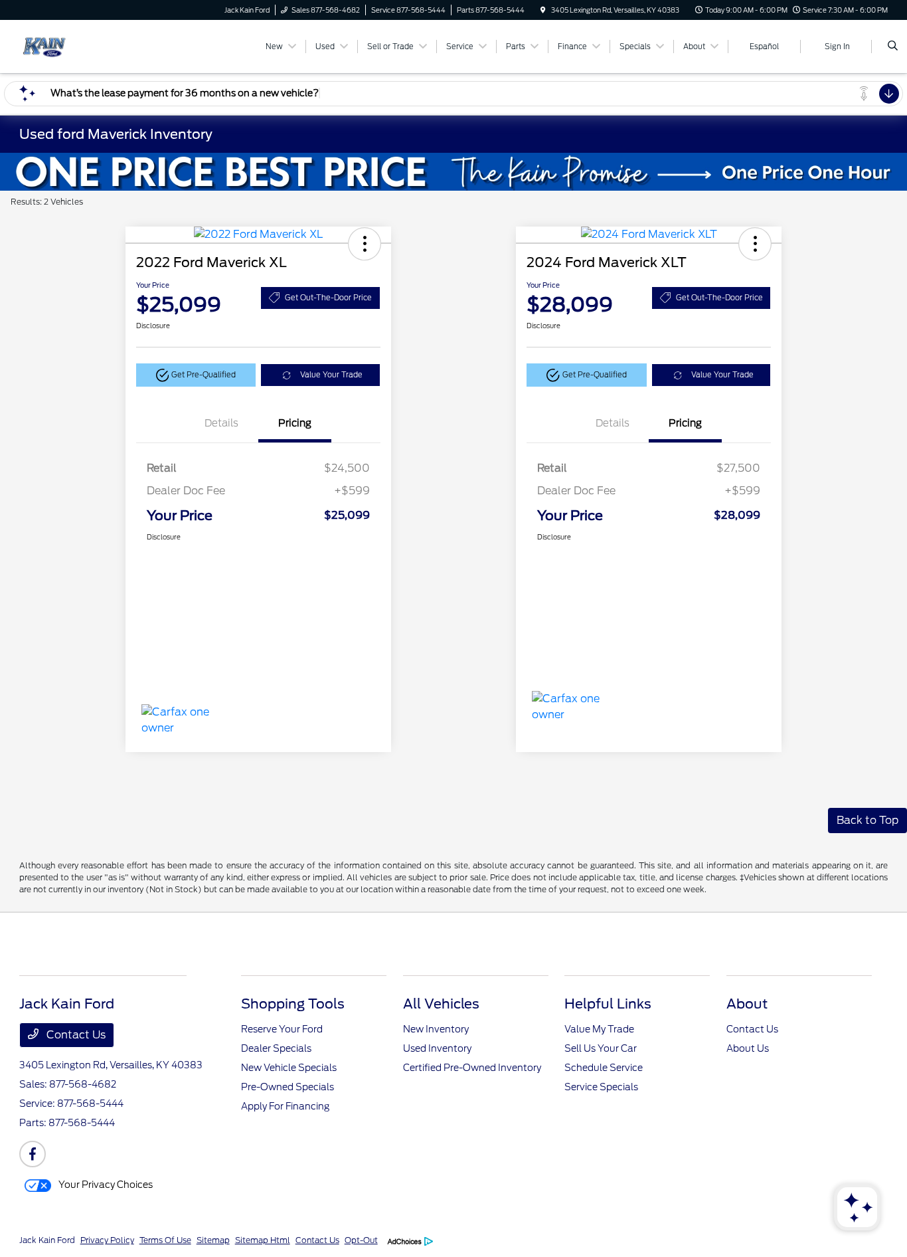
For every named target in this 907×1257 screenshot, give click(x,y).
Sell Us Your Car (600, 1048)
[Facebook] (32, 1154)
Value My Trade (599, 1029)
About (747, 1004)
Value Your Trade (331, 374)
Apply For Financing (285, 1106)
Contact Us (75, 1034)
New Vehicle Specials (289, 1067)
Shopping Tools (293, 1004)
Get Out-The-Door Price (328, 297)
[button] (364, 243)
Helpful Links (607, 1004)
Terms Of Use (165, 1240)
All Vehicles (441, 1004)
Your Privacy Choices (104, 1184)
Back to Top (867, 820)
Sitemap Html (262, 1240)
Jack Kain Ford (47, 1240)
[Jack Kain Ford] (79, 45)
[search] (893, 46)
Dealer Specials (276, 1048)
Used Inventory (437, 1048)
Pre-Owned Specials (287, 1087)
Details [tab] (221, 423)
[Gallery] (453, 172)
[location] (543, 10)
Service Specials (601, 1087)
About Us (747, 1048)
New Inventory (436, 1029)
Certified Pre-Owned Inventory (472, 1067)
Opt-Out (361, 1240)
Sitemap (213, 1240)
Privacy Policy (107, 1240)
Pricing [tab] (294, 423)
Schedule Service (603, 1067)
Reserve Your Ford (282, 1029)
